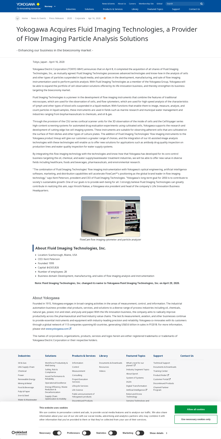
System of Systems (135, 377)
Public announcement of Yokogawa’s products (83, 395)
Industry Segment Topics (137, 369)
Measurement (78, 371)
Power (21, 375)
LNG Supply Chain (26, 367)
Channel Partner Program (161, 388)
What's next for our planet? (135, 364)
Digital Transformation (136, 385)
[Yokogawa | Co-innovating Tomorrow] (29, 6)
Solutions (89, 9)
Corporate (80, 18)
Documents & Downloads (110, 363)
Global (159, 3)
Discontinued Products (82, 400)
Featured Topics (155, 9)
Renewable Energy (26, 379)
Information (77, 363)
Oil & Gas (22, 363)
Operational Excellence (55, 382)
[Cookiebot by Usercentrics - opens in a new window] (19, 433)
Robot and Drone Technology (134, 395)
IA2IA (128, 381)
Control (75, 367)
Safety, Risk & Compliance (51, 370)
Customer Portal (160, 379)
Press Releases (56, 18)
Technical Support (161, 363)
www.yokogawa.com (57, 328)
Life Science (77, 390)
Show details (156, 433)
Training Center (160, 371)
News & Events (108, 3)
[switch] (86, 433)
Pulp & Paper (24, 391)
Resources (104, 367)
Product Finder (160, 375)
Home (25, 18)
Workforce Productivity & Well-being (56, 364)
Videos (102, 371)
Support (176, 9)
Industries (71, 9)
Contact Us (194, 9)
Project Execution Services (80, 380)
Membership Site (146, 3)
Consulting (77, 375)
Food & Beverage (26, 387)
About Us (122, 3)
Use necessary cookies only (195, 419)
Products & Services (113, 9)
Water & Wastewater (27, 399)
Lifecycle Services (80, 385)
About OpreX (132, 373)
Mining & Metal (25, 383)
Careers (132, 3)
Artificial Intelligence (135, 390)
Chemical (22, 371)
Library (135, 9)
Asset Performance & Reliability (54, 377)
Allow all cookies (196, 409)
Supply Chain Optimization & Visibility (55, 397)
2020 (69, 18)
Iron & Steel (23, 395)
